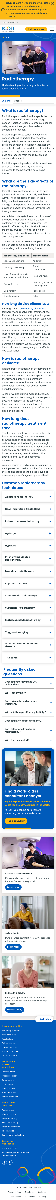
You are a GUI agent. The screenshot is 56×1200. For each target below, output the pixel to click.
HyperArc (10, 545)
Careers (6, 1064)
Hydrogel (10, 533)
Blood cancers (8, 1088)
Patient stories (8, 1043)
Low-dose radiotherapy (19, 571)
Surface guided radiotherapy (23, 620)
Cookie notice (15, 1196)
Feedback (29, 1192)
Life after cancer (9, 1055)
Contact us (8, 1143)
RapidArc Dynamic (16, 583)
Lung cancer (7, 1084)
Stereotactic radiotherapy (21, 595)
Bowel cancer (8, 1080)
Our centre (7, 1141)
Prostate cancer (9, 1076)
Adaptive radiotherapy (19, 496)
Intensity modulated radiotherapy (17, 558)
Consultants (8, 1102)
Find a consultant (16, 820)
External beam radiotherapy (22, 521)
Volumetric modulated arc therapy (21, 645)
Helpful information (12, 1026)
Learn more (13, 887)
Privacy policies (14, 1192)
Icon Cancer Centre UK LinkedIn (10, 1162)
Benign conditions (10, 1096)
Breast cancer (8, 1071)
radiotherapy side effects (33, 308)
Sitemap (42, 1196)
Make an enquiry (36, 29)
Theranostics (8, 1131)
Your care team (9, 1034)
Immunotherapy (9, 1118)
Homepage (8, 29)
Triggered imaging (16, 632)
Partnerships (8, 1061)
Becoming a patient (11, 1030)
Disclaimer (42, 1192)
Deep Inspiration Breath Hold (22, 509)
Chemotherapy (9, 1114)
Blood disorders (9, 1092)
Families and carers (11, 1051)
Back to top (45, 1019)
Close (53, 3)
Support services (9, 1047)
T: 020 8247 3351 (9, 1148)
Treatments (8, 1105)
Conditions (8, 1067)
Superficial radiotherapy (20, 607)
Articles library (8, 1039)
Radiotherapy (8, 1110)
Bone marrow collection (13, 1135)
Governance (30, 1196)
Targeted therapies (11, 1126)
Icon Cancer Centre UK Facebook (4, 1162)
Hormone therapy (10, 1122)
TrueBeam (11, 657)
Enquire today (14, 1009)
